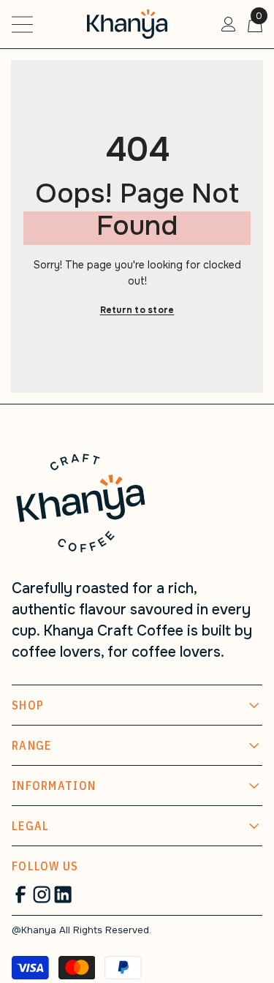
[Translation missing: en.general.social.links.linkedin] (63, 894)
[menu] (22, 24)
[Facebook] (20, 894)
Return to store (137, 310)
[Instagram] (41, 894)
